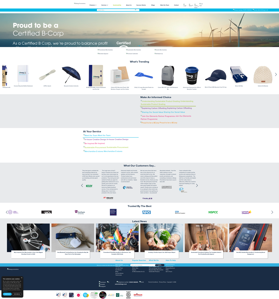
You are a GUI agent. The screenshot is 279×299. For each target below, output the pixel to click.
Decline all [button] (17, 294)
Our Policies (118, 270)
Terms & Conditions (153, 282)
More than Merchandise (155, 264)
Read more (5, 291)
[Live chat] (202, 5)
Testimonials (118, 275)
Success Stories (141, 5)
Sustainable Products (154, 271)
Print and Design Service (155, 268)
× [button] (21, 277)
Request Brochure (170, 268)
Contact (176, 5)
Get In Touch (169, 271)
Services (104, 5)
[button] (3, 74)
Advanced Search (170, 264)
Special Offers (135, 264)
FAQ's (167, 270)
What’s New (135, 268)
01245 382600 (247, 10)
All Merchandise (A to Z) (138, 271)
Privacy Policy (162, 282)
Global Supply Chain (154, 266)
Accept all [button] (7, 294)
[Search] (137, 10)
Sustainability (117, 5)
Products (92, 5)
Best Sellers (135, 266)
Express (134, 270)
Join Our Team (119, 268)
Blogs (153, 5)
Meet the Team (164, 5)
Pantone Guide (169, 266)
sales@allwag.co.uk (262, 10)
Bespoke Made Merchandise (156, 270)
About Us (129, 5)
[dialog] (12, 287)
